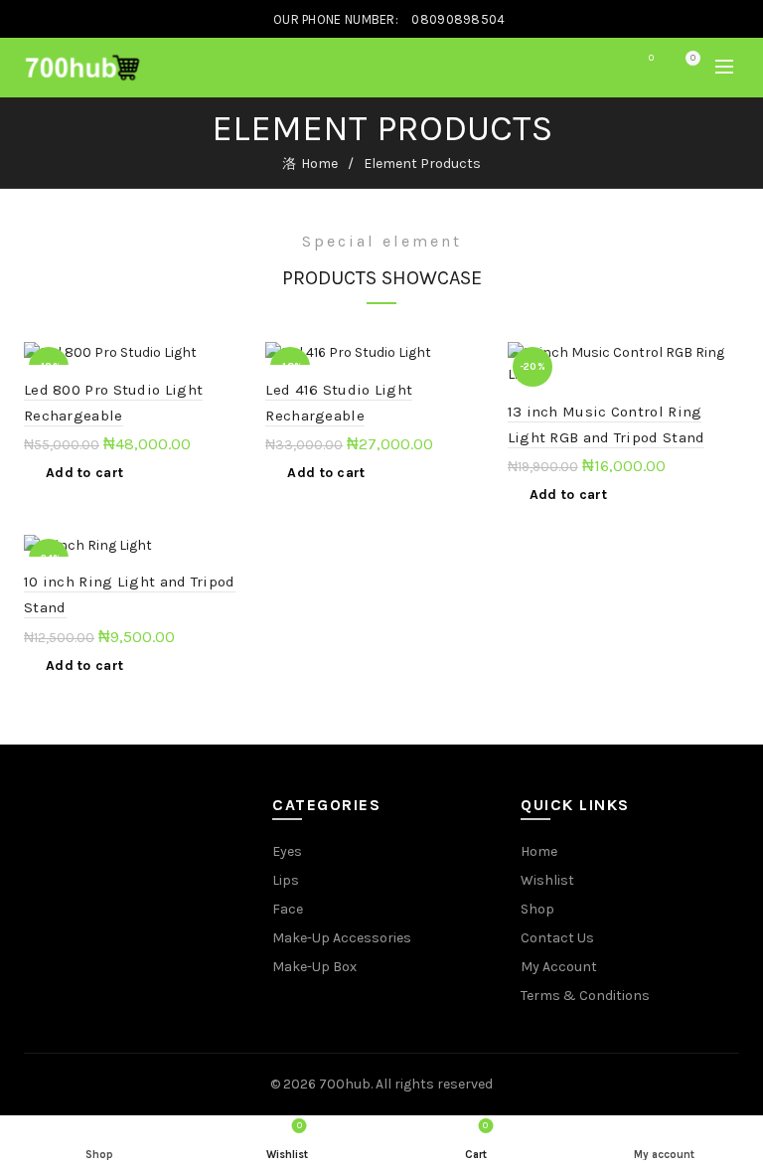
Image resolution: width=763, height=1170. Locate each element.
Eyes (287, 851)
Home (319, 163)
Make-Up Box (314, 966)
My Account (559, 966)
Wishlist (651, 58)
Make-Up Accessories (341, 937)
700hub (345, 1084)
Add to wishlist (238, 359)
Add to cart (84, 472)
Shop (537, 909)
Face (287, 909)
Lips (285, 880)
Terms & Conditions (585, 995)
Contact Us (557, 937)
